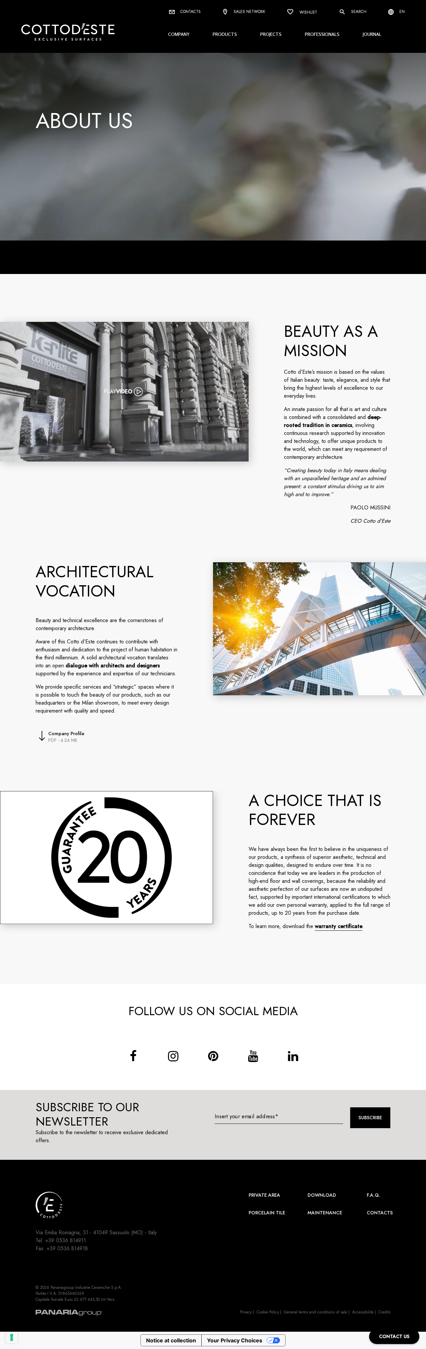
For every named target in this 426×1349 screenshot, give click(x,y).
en (401, 12)
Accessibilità (362, 1312)
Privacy (246, 1312)
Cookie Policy (268, 1312)
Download (322, 1195)
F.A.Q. (373, 1195)
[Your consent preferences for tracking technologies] (11, 1337)
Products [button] (225, 34)
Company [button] (178, 34)
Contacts (190, 12)
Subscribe (370, 1117)
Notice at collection (171, 1340)
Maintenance (325, 1212)
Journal (372, 34)
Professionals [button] (322, 34)
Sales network (248, 12)
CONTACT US (394, 1336)
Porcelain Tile (267, 1212)
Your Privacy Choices (234, 1340)
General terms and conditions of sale (315, 1312)
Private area (264, 1195)
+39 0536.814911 (65, 1240)
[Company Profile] (42, 737)
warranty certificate (338, 926)
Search (358, 12)
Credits (384, 1312)
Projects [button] (271, 34)
